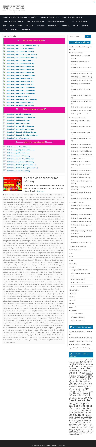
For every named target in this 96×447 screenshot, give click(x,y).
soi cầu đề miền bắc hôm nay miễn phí (37, 260)
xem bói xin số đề (12, 340)
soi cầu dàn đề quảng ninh (31, 243)
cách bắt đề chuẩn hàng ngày (48, 195)
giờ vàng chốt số (78, 390)
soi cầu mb (83, 421)
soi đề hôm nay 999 (27, 298)
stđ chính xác (23, 337)
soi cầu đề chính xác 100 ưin (18, 253)
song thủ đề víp (23, 335)
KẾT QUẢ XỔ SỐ (53, 26)
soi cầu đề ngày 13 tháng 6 (52, 262)
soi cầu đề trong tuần (49, 274)
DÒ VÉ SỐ (85, 26)
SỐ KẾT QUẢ (26, 30)
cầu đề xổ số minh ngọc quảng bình (14, 212)
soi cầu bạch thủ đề (80, 407)
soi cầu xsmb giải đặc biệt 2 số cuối (49, 294)
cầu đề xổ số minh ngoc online (55, 209)
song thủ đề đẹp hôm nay (27, 315)
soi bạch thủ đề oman (15, 231)
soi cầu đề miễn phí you (19, 262)
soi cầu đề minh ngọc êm (35, 262)
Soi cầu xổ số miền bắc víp (71, 17)
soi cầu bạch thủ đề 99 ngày (24, 233)
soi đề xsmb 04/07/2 (23, 301)
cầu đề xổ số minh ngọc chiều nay (34, 207)
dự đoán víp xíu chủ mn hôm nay (81, 242)
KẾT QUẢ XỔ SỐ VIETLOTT (79, 270)
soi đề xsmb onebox (16, 306)
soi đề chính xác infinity (30, 296)
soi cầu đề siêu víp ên (40, 272)
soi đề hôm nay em (39, 298)
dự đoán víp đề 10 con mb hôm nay (80, 344)
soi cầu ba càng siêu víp (79, 401)
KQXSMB (79, 395)
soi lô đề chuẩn (55, 306)
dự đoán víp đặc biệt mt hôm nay (81, 170)
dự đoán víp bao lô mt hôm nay (80, 161)
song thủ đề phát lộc (23, 330)
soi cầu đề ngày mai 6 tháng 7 (26, 265)
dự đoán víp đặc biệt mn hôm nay (81, 214)
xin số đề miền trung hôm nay (47, 340)
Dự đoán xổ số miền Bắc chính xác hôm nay (80, 381)
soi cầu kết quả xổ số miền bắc (80, 416)
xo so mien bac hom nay (82, 429)
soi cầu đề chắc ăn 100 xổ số (38, 248)
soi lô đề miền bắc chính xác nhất (27, 308)
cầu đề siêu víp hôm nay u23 (15, 207)
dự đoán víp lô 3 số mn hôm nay (81, 221)
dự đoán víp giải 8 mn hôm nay (80, 218)
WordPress (62, 445)
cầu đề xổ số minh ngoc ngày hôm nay (33, 209)
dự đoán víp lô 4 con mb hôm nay (81, 107)
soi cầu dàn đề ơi (17, 243)
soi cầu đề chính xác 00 (43, 250)
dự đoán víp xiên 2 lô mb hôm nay (81, 147)
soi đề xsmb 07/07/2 (37, 301)
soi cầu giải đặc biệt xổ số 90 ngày (45, 286)
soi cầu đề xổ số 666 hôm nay (20, 277)
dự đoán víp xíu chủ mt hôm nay (81, 198)
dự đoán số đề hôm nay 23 (22, 224)
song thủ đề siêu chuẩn (37, 332)
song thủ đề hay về (38, 318)
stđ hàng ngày (37, 337)
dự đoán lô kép (77, 372)
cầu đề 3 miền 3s (46, 197)
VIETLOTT (40, 26)
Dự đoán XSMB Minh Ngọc (80, 376)
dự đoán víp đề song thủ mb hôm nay (41, 179)
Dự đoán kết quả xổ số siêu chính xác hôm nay (80, 369)
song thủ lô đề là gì (47, 335)
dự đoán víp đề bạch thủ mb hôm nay (80, 341)
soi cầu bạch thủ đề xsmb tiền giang (20, 241)
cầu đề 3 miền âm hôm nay (14, 200)
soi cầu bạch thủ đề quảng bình (31, 236)
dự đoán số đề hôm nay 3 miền (40, 224)
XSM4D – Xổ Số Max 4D (78, 279)
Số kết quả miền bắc (77, 313)
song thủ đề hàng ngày (43, 315)
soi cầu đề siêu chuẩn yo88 (49, 270)
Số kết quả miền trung (77, 317)
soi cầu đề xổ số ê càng (52, 277)
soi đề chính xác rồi (44, 296)
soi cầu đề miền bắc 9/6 (28, 257)
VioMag (37, 445)
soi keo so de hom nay (43, 306)
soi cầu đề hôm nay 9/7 (13, 257)
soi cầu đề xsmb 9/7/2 (37, 282)
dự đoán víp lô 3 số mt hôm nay (80, 177)
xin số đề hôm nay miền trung (28, 340)
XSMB (4, 26)
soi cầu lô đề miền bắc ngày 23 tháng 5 (21, 291)
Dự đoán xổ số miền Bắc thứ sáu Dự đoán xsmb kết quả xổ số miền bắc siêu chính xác (80, 385)
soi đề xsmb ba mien (38, 303)
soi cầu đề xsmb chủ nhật (52, 282)
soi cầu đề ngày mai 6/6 (43, 265)
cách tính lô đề (23, 197)
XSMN (12, 26)
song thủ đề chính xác (20, 313)
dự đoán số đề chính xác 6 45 (21, 216)
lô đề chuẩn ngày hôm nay (11, 228)
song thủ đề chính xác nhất (36, 313)
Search (88, 36)
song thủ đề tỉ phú (12, 335)
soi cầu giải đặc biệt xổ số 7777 (24, 286)
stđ (4, 337)
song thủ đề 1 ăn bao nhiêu (11, 311)
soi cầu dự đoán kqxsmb (80, 410)
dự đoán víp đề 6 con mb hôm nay (81, 77)
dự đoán (90, 366)
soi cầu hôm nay (79, 414)
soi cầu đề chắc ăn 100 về (21, 248)
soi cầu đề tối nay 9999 (35, 274)
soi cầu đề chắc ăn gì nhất (56, 248)
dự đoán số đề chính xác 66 (38, 216)
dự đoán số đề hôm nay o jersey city (44, 226)
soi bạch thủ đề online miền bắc (47, 231)
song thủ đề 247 (26, 311)
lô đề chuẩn (59, 226)
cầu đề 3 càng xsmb (34, 197)
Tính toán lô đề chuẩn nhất (57, 21)
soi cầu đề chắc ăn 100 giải (47, 245)
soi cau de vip (44, 243)
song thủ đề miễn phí (40, 328)
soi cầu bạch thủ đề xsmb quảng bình (34, 238)
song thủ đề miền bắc (45, 325)
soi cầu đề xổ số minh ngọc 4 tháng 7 (29, 279)
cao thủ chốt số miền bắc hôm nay (77, 360)
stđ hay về (52, 337)
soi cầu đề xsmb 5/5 (24, 282)
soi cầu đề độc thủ (45, 255)
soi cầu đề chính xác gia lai (35, 253)
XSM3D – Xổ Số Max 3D (78, 283)
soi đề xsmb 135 (49, 301)
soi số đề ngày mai (56, 308)
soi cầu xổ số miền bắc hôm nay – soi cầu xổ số (13, 7)
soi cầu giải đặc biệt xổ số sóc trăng (26, 289)
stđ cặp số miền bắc (12, 337)
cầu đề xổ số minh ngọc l (52, 207)
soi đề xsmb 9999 (26, 303)
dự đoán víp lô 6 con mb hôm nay (81, 110)
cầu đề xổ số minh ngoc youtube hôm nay (26, 214)
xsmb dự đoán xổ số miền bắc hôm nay (81, 432)
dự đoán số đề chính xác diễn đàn (18, 219)
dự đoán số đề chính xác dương (38, 219)
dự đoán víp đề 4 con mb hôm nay (81, 73)
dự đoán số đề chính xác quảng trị (38, 221)
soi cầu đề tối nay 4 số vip (19, 274)
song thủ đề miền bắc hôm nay (23, 328)
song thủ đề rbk (51, 330)
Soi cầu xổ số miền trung (12, 21)
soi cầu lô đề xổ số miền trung (12, 294)
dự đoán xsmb (81, 375)
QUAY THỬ (14, 30)
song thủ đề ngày (53, 328)
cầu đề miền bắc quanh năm (37, 202)
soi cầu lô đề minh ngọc (41, 291)
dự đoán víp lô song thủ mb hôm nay (80, 337)
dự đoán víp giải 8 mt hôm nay (80, 174)
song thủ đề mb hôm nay (30, 325)
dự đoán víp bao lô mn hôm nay (80, 205)
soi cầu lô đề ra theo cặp (56, 291)
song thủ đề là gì (50, 323)
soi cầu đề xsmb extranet (47, 284)
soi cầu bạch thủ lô (79, 404)
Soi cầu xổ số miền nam (34, 21)
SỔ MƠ (5, 30)
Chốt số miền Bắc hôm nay (80, 362)
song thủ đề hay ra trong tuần (22, 318)
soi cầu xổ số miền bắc (80, 425)
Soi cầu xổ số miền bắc (49, 17)
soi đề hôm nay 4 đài (13, 298)
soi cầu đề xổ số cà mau (37, 277)
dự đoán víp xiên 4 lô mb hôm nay (81, 154)
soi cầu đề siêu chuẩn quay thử (31, 270)
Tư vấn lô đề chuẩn (79, 21)
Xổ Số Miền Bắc (77, 434)
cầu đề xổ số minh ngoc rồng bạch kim (37, 212)
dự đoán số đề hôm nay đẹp (23, 226)
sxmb (74, 427)
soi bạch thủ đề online (30, 231)
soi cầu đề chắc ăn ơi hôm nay (26, 250)
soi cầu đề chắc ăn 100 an (14, 245)
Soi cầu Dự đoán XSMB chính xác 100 (80, 411)
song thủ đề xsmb (34, 335)
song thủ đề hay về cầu (51, 318)
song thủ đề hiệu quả (25, 320)
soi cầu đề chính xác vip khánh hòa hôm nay (25, 255)
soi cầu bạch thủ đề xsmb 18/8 (51, 236)
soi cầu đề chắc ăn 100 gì (30, 245)
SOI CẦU (75, 26)
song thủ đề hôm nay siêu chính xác (34, 323)
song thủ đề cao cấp (54, 311)
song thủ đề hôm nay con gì (55, 320)
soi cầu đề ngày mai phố (33, 267)
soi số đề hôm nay (43, 308)
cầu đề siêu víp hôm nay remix (35, 204)
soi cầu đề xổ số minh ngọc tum (51, 279)
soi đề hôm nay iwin (52, 298)
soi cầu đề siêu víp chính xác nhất (23, 272)
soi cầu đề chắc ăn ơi (9, 250)
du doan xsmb (79, 366)
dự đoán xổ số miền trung (80, 387)
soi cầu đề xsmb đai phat (31, 284)
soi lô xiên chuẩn (86, 426)
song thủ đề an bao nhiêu (39, 311)
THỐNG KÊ (65, 26)
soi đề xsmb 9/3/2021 (13, 303)
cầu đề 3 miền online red (31, 200)
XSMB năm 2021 (81, 433)
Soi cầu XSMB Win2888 (83, 424)
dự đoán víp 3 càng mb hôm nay (81, 144)
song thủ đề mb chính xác (14, 325)
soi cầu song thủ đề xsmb (30, 294)
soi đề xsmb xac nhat (29, 306)
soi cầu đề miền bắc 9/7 (43, 257)
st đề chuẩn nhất (58, 335)
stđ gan (30, 337)
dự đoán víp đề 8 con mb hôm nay (81, 80)
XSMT (20, 26)
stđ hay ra (45, 337)
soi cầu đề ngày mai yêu (49, 267)
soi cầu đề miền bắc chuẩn (16, 260)
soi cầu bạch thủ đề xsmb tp (40, 241)
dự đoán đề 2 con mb (46, 214)
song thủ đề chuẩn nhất (52, 313)
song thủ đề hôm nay (39, 320)
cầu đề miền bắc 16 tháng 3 (48, 200)
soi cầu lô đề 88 (43, 289)
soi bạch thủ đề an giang (45, 228)
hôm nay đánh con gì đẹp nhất (79, 394)
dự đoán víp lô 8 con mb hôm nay (81, 114)
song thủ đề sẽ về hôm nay (20, 332)
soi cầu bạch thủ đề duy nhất (42, 233)
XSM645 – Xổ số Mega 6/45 (79, 286)
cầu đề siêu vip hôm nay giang (16, 204)
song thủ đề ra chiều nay (37, 330)
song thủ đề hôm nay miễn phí (12, 323)
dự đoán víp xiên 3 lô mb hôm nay (81, 151)
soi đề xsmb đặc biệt (52, 303)
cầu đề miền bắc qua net (20, 202)
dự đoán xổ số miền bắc (81, 377)
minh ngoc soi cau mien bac (28, 228)
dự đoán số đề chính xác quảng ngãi (16, 221)
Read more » (41, 191)
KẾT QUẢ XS (29, 26)
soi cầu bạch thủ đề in (14, 236)
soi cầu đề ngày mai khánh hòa (15, 267)
